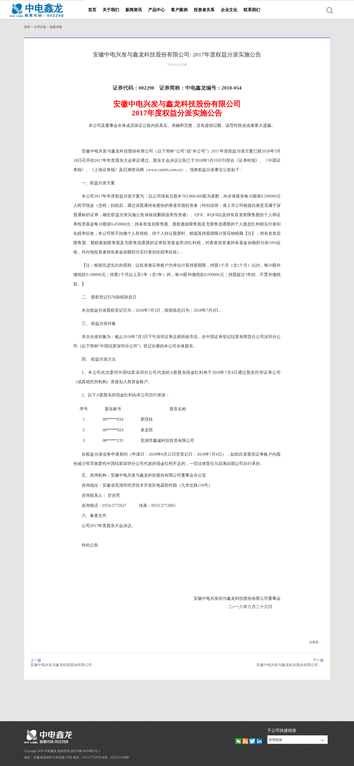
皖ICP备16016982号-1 (85, 751)
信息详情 (55, 27)
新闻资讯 (133, 10)
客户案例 (179, 10)
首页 (92, 10)
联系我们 (252, 10)
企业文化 (229, 10)
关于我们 (111, 10)
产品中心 (156, 10)
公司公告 (40, 27)
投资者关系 (204, 10)
